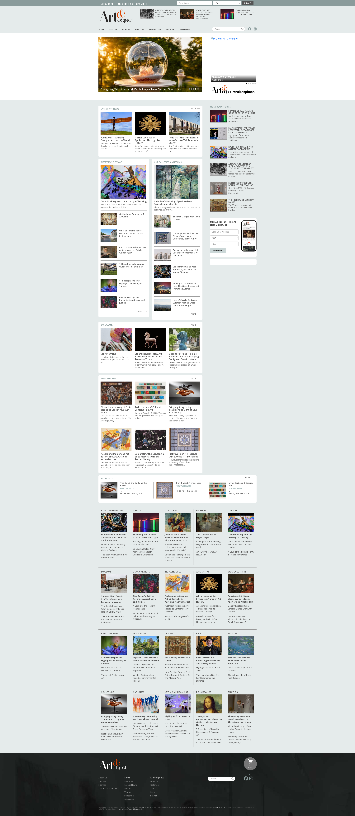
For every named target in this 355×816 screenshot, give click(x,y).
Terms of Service (133, 809)
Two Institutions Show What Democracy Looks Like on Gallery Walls (112, 609)
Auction (233, 692)
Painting (233, 633)
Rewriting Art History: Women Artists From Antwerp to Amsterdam (204, 14)
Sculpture (107, 692)
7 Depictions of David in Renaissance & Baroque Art (207, 732)
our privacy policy (147, 807)
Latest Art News (110, 108)
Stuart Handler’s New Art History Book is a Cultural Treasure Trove (148, 357)
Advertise (129, 799)
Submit (247, 3)
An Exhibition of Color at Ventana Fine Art (148, 408)
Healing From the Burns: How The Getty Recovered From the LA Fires (186, 286)
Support (102, 781)
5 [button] (198, 89)
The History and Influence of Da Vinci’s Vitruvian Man (208, 741)
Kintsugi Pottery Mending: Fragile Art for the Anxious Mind (208, 544)
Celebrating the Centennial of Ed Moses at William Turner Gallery (149, 457)
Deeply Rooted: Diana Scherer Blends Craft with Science (240, 608)
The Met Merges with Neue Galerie (186, 218)
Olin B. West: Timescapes (188, 482)
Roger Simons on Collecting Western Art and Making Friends (208, 660)
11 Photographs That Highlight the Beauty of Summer (130, 283)
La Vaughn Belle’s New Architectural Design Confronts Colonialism (143, 551)
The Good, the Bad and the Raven (133, 484)
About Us (102, 777)
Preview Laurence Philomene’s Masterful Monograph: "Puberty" (175, 547)
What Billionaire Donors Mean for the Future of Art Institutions (132, 233)
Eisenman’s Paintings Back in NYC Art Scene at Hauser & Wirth (178, 557)
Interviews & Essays (111, 162)
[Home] (115, 16)
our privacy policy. (222, 807)
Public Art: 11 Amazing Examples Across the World (115, 139)
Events (127, 788)
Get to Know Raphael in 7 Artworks (131, 215)
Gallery (138, 510)
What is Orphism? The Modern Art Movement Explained (144, 667)
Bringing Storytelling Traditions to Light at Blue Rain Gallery (183, 410)
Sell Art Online (108, 354)
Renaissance (203, 692)
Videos (127, 792)
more (193, 108)
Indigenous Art (174, 571)
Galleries (154, 784)
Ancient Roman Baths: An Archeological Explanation (177, 666)
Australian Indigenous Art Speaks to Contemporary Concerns (185, 252)
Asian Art (202, 510)
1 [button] (189, 89)
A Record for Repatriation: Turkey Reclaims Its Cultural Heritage (208, 608)
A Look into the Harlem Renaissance (144, 607)
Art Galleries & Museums (168, 162)
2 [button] (191, 89)
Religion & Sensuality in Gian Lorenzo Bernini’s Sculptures (112, 736)
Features (128, 781)
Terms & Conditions (107, 788)
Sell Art (153, 795)
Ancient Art (203, 571)
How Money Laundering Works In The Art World (145, 718)
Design (169, 633)
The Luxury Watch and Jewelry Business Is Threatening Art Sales (239, 719)
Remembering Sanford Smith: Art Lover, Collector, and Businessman (145, 736)
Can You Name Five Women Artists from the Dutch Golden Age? (132, 250)
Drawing (233, 510)
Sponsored (107, 325)
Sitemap (102, 784)
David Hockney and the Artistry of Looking (124, 201)
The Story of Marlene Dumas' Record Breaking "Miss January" (239, 739)
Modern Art (140, 633)
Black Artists (141, 571)
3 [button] (193, 89)
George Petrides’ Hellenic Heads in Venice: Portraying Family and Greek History (184, 357)
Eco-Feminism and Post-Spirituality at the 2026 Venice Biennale (185, 269)
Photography (109, 633)
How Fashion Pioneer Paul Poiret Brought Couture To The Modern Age (177, 675)
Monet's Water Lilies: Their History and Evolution (239, 660)
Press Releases (108, 378)
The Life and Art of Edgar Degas (206, 536)
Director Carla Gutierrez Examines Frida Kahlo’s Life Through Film (177, 733)
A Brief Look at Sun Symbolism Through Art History (147, 140)
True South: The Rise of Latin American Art (176, 724)
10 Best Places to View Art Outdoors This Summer (132, 265)
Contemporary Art (113, 510)
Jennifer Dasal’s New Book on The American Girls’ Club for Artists (176, 537)
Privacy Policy (121, 809)
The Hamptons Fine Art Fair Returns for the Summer (207, 678)
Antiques (138, 692)
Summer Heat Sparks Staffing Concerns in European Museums (112, 599)
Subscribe (218, 250)
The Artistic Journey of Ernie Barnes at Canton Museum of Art (116, 410)
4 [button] (195, 89)
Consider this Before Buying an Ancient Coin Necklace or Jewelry (206, 619)
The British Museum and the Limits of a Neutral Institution (112, 619)
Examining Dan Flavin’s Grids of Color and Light (245, 12)
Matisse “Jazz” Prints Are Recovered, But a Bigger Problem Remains (241, 130)
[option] (150, 64)
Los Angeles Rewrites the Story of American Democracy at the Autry (185, 236)
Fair (198, 633)
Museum (106, 571)
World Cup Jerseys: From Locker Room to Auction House (239, 729)
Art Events (107, 478)
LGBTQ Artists (173, 510)
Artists (153, 788)
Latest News (130, 784)
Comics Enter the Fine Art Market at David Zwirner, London (240, 544)
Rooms (153, 792)
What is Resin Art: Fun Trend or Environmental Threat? (144, 678)
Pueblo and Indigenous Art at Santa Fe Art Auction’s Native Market (115, 457)
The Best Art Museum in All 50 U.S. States (114, 556)
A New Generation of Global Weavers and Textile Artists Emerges (165, 13)
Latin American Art (176, 692)
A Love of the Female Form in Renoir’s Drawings (241, 553)
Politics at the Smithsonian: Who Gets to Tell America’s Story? (183, 140)
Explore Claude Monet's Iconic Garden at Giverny (146, 659)
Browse (154, 781)
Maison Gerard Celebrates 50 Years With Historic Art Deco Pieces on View (145, 726)
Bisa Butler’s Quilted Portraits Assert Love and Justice (132, 300)
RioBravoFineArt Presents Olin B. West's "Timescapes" (184, 455)
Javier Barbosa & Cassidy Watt (241, 484)
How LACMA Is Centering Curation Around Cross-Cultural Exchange (185, 303)
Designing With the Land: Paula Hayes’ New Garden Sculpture (141, 89)
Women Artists (237, 571)
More (193, 325)
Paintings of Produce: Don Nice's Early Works (240, 184)
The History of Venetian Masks (241, 201)
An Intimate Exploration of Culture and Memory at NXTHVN (145, 616)
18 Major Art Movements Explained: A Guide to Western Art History (209, 720)
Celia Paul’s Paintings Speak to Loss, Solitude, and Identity (173, 203)
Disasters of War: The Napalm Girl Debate (111, 669)
